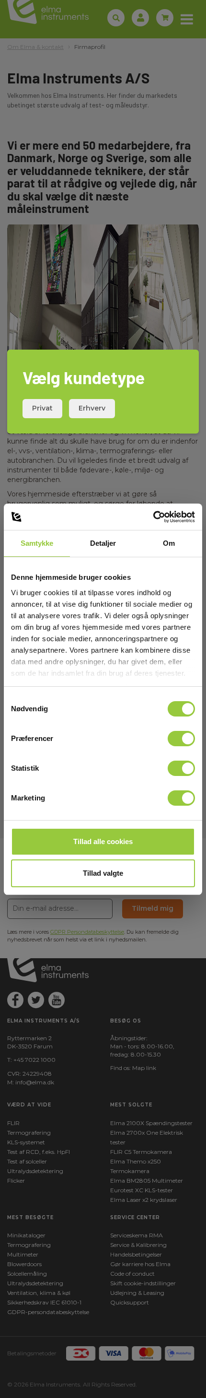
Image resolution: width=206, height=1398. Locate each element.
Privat (42, 408)
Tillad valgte (103, 873)
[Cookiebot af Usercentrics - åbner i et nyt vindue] (153, 517)
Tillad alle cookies (103, 841)
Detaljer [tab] (103, 543)
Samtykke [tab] (37, 543)
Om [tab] (169, 543)
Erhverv (92, 408)
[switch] (181, 738)
